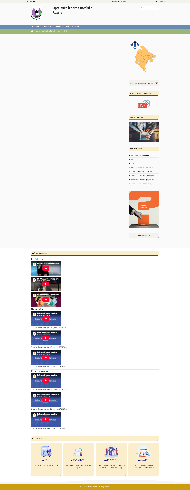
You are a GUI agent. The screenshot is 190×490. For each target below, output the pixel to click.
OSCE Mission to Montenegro (141, 155)
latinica (162, 1)
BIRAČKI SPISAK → (79, 460)
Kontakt (79, 27)
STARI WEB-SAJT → (144, 235)
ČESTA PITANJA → (111, 460)
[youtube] (31, 1)
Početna (35, 27)
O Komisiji (45, 27)
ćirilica (157, 1)
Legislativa (57, 27)
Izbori (69, 27)
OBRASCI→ (46, 460)
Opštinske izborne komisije (141, 83)
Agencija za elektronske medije (142, 184)
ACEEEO (133, 164)
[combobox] (149, 8)
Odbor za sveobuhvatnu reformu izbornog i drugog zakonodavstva (142, 169)
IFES (132, 160)
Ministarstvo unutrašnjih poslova (142, 180)
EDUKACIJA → (143, 460)
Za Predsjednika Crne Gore (51, 31)
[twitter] (27, 1)
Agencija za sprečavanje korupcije (142, 176)
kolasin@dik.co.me (120, 1)
